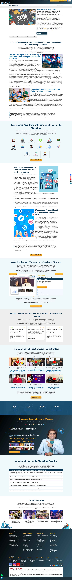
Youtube (18, 565)
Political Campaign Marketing (28, 549)
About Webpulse (53, 535)
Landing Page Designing (13, 544)
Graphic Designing (39, 549)
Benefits (24, 36)
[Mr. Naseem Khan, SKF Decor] (36, 378)
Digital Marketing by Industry (28, 550)
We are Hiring (62, 0)
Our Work (28, 36)
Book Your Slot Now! (13, 451)
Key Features (19, 36)
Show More (12, 338)
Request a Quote (40, 33)
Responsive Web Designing (13, 545)
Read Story (23, 451)
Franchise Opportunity (54, 0)
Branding (51, 549)
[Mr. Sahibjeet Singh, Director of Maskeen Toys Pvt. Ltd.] (54, 362)
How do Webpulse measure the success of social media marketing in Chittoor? (27, 488)
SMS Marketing (25, 545)
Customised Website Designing (14, 536)
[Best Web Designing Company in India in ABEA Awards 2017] (11, 444)
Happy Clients (34, 36)
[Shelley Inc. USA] (17, 378)
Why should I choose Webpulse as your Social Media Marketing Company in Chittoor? (28, 470)
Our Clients (52, 539)
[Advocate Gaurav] (36, 362)
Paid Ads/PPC (25, 541)
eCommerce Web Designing (14, 539)
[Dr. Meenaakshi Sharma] (54, 378)
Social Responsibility (53, 545)
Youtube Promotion (26, 540)
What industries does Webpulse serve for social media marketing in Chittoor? (27, 490)
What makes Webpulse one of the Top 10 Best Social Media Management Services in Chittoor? (30, 476)
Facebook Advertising (59, 5)
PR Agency (38, 536)
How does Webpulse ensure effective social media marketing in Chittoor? (26, 479)
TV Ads (37, 545)
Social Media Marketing (27, 539)
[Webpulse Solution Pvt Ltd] (5, 3)
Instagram (14, 565)
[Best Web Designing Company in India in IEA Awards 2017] (16, 444)
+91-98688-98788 (46, 0)
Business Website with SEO (27, 535)
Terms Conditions (53, 551)
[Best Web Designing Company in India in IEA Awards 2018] (21, 444)
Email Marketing (25, 544)
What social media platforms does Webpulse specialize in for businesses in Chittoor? (28, 485)
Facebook (10, 565)
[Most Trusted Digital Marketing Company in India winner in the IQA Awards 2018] (32, 444)
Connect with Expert (35, 159)
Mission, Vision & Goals (54, 536)
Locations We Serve (53, 550)
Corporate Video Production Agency (41, 544)
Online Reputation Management (42, 535)
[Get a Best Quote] (2, 578)
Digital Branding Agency (40, 540)
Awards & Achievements (54, 541)
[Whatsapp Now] (2, 575)
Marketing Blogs (53, 544)
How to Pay (52, 546)
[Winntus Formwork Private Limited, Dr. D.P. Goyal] (17, 362)
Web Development (12, 540)
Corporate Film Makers (40, 541)
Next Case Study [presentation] (58, 274)
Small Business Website (13, 535)
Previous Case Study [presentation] (13, 274)
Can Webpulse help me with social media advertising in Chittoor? (24, 482)
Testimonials (52, 540)
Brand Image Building (40, 539)
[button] (50, 279)
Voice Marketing (25, 546)
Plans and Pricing (13, 36)
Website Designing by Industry (14, 541)
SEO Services (25, 536)
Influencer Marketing (40, 546)
